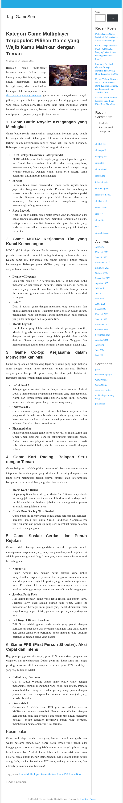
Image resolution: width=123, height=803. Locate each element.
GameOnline (48, 774)
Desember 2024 (102, 324)
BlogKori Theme (87, 798)
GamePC (62, 774)
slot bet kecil (101, 201)
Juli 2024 (99, 344)
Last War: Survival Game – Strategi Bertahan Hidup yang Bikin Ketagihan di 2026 (106, 68)
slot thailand (101, 169)
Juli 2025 (99, 288)
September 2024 (102, 334)
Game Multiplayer (103, 374)
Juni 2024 (99, 350)
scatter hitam (101, 207)
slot (97, 226)
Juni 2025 (99, 293)
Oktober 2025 (101, 272)
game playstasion (103, 389)
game (97, 369)
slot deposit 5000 (103, 194)
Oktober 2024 (101, 329)
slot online (100, 175)
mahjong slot (101, 156)
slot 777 (99, 213)
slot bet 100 (100, 143)
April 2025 (100, 303)
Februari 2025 (101, 313)
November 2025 (102, 267)
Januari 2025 (101, 319)
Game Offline (101, 379)
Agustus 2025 (101, 283)
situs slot (99, 162)
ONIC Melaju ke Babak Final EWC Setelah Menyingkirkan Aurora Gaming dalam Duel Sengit (106, 52)
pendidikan (100, 403)
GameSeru (75, 774)
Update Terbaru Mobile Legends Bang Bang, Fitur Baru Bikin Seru (106, 101)
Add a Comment (17, 782)
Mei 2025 (99, 298)
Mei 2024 (99, 355)
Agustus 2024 (101, 339)
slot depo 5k (101, 150)
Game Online (101, 384)
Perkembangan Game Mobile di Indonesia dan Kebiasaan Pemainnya (106, 37)
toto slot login (101, 181)
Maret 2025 (100, 308)
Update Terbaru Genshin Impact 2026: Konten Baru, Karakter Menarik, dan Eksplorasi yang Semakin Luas (106, 86)
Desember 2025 (102, 262)
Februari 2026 (101, 252)
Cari (97, 11)
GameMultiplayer (29, 774)
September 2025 (102, 277)
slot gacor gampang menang (23, 95)
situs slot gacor (102, 188)
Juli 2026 (99, 246)
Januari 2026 (101, 257)
